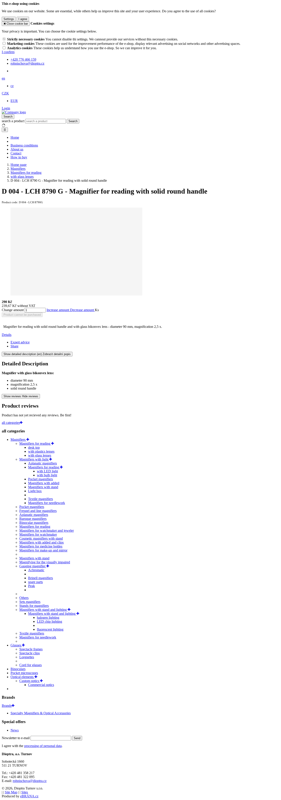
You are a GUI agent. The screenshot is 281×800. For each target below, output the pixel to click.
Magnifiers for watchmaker (38, 534)
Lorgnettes (26, 657)
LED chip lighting (49, 621)
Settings (9, 19)
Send (77, 738)
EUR (14, 101)
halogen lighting (48, 617)
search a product (13, 121)
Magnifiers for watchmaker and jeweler (46, 530)
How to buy (19, 157)
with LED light (47, 471)
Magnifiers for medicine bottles (40, 546)
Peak (31, 586)
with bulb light (47, 475)
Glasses (16, 645)
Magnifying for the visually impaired (44, 562)
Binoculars (18, 669)
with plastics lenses (41, 451)
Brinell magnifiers (40, 578)
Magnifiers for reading (35, 443)
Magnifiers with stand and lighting (43, 609)
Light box (35, 491)
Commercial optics (41, 685)
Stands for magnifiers (34, 606)
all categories (11, 422)
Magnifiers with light (34, 459)
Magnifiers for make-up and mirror (43, 550)
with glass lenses (39, 455)
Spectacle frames (31, 649)
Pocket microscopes (24, 673)
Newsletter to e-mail (16, 738)
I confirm (8, 52)
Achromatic (36, 570)
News (15, 730)
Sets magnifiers (29, 602)
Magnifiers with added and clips (41, 542)
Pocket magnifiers (40, 479)
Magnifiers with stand (43, 487)
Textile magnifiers (40, 499)
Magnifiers (18, 439)
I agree (22, 19)
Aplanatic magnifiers (42, 463)
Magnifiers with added (43, 483)
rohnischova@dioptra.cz (30, 781)
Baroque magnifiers (33, 519)
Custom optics (29, 681)
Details (6, 335)
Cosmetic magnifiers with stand (41, 538)
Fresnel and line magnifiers (38, 511)
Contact (16, 153)
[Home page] (14, 112)
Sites (24, 792)
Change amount (13, 310)
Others (24, 598)
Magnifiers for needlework (46, 503)
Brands (7, 705)
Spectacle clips (29, 653)
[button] (3, 78)
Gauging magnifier (32, 566)
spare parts (35, 582)
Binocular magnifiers (33, 522)
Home (15, 137)
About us (17, 149)
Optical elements (22, 677)
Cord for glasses (30, 665)
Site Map (11, 792)
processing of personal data (43, 746)
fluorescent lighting (50, 629)
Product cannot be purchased (22, 314)
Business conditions (24, 145)
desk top (34, 447)
